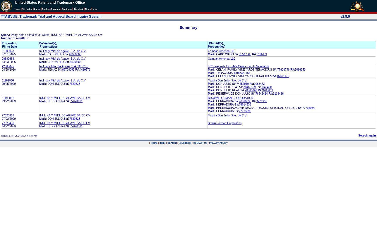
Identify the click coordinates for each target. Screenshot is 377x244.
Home (18, 9)
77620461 (76, 101)
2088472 (259, 83)
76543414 (261, 93)
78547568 (245, 54)
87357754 (244, 72)
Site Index (27, 9)
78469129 (249, 87)
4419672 (85, 69)
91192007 (8, 98)
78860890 (251, 90)
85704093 (68, 69)
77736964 (308, 107)
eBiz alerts (78, 9)
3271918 (261, 101)
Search (37, 9)
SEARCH (172, 143)
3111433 (262, 54)
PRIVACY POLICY (218, 143)
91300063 (8, 51)
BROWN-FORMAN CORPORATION (230, 98)
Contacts (55, 9)
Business (66, 9)
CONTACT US (200, 143)
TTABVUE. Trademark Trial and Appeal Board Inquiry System (51, 16)
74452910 (242, 83)
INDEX (162, 143)
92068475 (8, 66)
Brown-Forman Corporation (225, 123)
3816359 (300, 69)
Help (94, 9)
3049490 (266, 87)
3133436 (278, 93)
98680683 (75, 54)
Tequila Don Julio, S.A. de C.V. (227, 80)
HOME (154, 143)
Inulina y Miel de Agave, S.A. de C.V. (62, 51)
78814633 (245, 104)
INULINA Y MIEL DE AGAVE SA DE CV (64, 98)
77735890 (245, 111)
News (88, 9)
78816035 (245, 101)
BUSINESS (185, 143)
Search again (367, 135)
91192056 (8, 80)
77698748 (283, 69)
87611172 (283, 76)
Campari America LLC (221, 51)
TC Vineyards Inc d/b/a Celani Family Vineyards (238, 66)
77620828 (74, 83)
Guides (46, 9)
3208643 (267, 90)
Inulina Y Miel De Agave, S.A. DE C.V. (63, 66)
